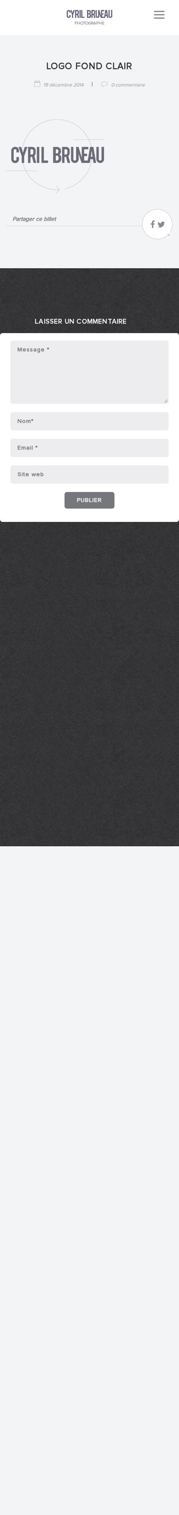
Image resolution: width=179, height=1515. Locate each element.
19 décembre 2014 (63, 85)
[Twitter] (161, 227)
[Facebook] (152, 227)
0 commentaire (128, 85)
